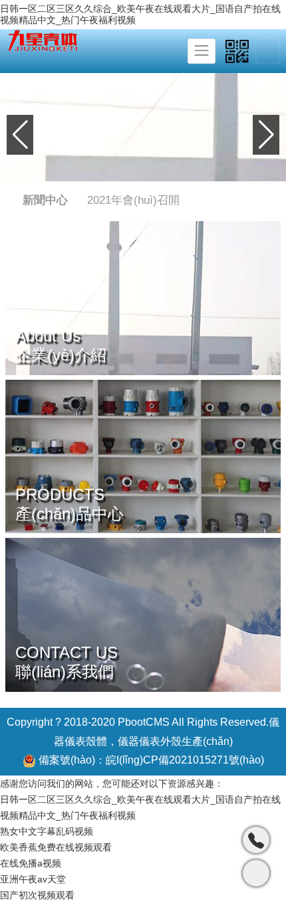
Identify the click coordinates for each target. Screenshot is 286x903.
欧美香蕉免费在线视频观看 (56, 847)
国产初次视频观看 (37, 895)
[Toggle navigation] (201, 51)
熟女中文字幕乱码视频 (46, 831)
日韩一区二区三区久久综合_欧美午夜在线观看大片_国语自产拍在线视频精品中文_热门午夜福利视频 (140, 14)
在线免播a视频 (30, 863)
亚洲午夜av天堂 (33, 879)
